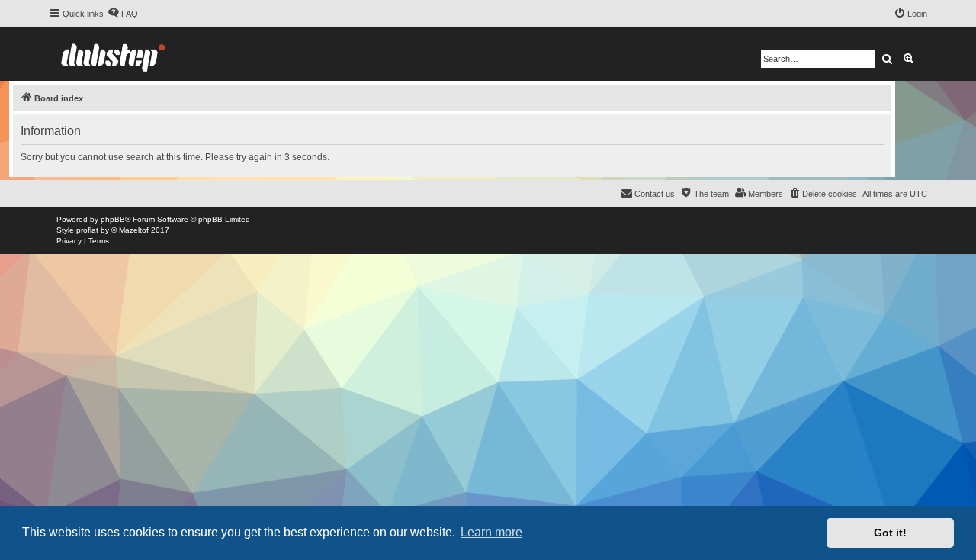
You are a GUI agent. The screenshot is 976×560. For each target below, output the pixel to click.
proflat (87, 230)
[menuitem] (123, 14)
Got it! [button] (890, 532)
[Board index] (113, 54)
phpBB (113, 219)
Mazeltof (134, 230)
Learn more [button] (491, 532)
